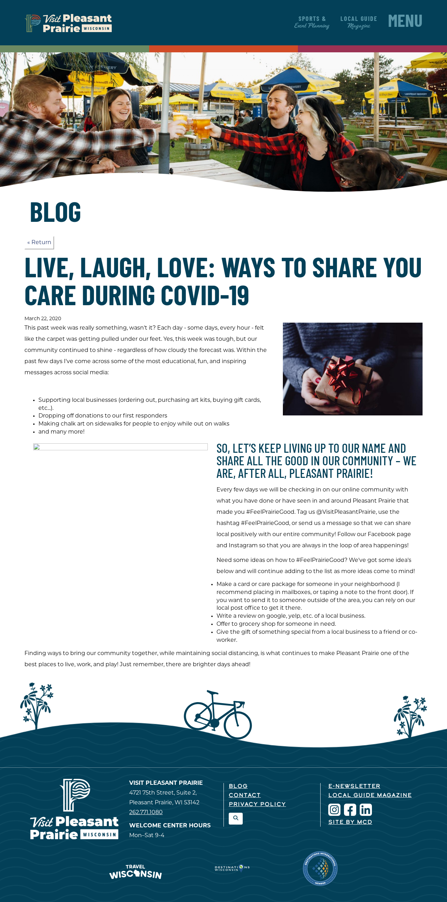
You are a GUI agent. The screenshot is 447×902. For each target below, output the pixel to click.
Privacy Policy (257, 804)
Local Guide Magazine (370, 795)
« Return (39, 243)
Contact (245, 795)
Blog (238, 786)
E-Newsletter (354, 786)
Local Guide (359, 22)
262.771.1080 (146, 812)
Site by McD (350, 822)
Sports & (312, 22)
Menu (405, 22)
